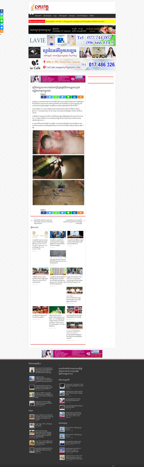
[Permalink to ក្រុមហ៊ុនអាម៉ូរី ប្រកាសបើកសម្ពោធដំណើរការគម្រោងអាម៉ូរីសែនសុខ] (62, 443)
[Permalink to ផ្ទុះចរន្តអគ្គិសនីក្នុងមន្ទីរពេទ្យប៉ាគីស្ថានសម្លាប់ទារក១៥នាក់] (62, 407)
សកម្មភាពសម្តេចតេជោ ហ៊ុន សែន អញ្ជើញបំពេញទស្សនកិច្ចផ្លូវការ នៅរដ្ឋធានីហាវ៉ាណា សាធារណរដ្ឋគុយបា (43, 387)
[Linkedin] (74, 97)
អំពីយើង (92, 16)
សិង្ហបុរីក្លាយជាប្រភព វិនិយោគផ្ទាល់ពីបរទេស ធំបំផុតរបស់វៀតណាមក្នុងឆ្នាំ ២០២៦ (73, 393)
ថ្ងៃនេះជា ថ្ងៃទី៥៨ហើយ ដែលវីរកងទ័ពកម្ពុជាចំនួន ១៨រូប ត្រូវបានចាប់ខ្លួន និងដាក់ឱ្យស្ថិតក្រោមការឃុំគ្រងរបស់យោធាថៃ (44, 417)
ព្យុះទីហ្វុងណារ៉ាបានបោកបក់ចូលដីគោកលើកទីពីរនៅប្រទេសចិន (72, 399)
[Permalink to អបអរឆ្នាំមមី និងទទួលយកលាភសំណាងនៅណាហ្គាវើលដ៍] (40, 310)
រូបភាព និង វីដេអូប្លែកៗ (82, 16)
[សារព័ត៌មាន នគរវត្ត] (40, 10)
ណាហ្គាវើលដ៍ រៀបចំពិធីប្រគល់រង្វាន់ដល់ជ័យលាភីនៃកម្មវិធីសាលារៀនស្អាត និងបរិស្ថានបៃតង (75, 241)
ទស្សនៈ (55, 16)
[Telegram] (62, 97)
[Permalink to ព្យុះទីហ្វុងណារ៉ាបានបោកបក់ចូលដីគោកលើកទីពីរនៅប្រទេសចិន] (62, 400)
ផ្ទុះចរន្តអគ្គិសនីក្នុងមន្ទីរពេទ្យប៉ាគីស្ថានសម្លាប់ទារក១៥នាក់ (74, 406)
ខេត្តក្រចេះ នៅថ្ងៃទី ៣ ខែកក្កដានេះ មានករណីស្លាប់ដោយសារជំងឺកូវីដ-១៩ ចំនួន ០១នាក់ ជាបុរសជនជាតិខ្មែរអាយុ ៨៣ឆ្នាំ (44, 395)
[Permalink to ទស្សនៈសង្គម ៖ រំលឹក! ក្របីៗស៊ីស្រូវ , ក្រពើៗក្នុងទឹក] (32, 425)
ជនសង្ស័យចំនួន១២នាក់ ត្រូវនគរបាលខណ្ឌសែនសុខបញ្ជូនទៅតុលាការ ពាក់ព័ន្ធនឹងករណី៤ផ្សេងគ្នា (72, 221)
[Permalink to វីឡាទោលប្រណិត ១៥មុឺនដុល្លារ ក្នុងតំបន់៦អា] (62, 436)
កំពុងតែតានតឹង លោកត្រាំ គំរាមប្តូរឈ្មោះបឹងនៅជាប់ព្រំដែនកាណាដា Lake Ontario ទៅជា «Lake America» (73, 415)
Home (31, 16)
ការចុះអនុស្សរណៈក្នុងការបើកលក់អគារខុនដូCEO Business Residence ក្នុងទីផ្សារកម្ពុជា (73, 450)
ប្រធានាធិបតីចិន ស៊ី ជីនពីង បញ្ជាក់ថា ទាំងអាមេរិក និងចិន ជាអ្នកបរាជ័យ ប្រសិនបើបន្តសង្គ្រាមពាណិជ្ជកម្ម (43, 221)
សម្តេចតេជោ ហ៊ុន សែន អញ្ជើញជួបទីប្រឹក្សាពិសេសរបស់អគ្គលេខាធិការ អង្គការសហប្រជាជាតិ (43, 403)
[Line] (68, 97)
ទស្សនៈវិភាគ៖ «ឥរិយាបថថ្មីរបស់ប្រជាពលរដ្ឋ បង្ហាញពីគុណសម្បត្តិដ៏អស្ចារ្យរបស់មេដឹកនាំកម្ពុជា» (44, 442)
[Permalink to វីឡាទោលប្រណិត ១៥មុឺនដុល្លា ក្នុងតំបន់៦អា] (62, 429)
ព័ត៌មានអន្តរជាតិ (63, 16)
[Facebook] (44, 97)
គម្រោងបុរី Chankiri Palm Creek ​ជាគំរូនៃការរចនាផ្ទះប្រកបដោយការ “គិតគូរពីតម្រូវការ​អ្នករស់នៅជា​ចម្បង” (74, 457)
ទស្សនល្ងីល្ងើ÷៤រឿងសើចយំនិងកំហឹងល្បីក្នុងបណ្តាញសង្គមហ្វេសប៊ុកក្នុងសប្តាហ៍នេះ (43, 450)
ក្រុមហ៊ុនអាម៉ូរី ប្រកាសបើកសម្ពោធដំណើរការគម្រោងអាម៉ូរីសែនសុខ (73, 442)
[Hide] (0, 34)
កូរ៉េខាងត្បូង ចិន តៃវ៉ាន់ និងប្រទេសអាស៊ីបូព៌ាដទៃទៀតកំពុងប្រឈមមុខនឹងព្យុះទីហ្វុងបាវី (58, 261)
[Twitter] (50, 97)
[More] (81, 97)
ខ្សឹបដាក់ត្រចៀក (48, 16)
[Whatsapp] (56, 97)
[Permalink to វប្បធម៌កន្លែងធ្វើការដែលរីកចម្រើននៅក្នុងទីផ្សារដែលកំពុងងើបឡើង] (74, 310)
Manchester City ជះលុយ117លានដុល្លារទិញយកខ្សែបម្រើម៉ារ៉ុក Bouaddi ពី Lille (74, 386)
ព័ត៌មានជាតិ (38, 16)
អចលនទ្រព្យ (72, 16)
